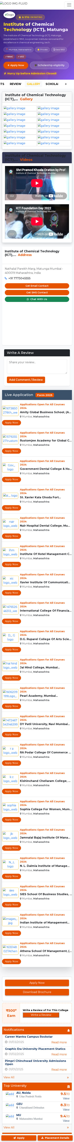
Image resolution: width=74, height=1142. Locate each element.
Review (15, 84)
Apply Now (11, 422)
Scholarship (56, 84)
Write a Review (41, 1015)
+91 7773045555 (19, 278)
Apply (20, 1137)
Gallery (33, 84)
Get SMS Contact (37, 292)
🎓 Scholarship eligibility (49, 65)
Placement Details (56, 1137)
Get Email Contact (37, 285)
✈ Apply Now (16, 65)
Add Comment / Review (26, 379)
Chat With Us (38, 299)
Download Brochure (37, 992)
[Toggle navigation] (69, 4)
